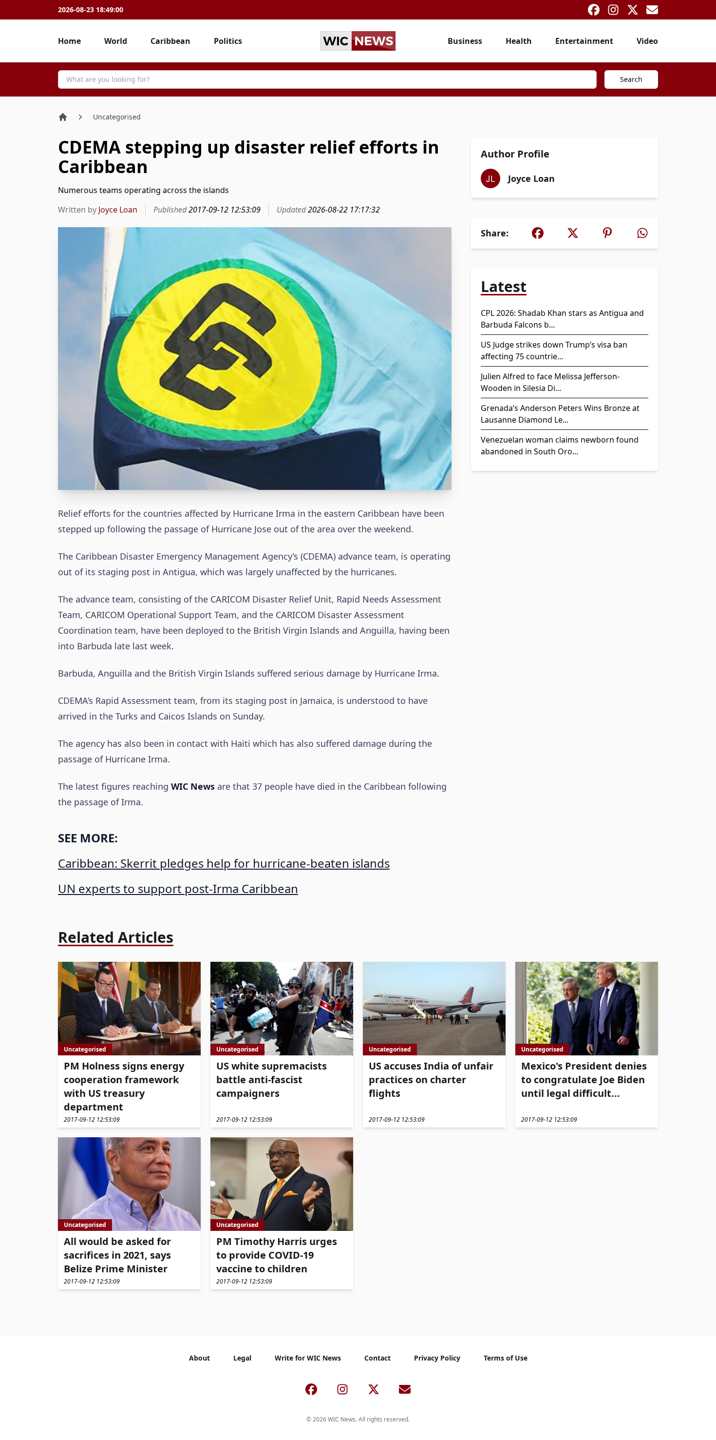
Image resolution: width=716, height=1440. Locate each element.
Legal (242, 1357)
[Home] (63, 117)
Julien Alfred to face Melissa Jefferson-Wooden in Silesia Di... (550, 382)
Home (69, 41)
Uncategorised (117, 116)
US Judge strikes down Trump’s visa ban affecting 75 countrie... (554, 350)
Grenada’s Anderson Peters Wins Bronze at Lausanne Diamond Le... (560, 414)
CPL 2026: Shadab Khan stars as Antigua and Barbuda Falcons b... (562, 319)
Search (631, 79)
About (199, 1357)
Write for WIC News (308, 1357)
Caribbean (170, 41)
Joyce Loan (117, 209)
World (115, 41)
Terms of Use (506, 1357)
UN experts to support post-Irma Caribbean (178, 888)
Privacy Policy (437, 1357)
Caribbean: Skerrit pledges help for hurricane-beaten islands (224, 863)
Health (519, 41)
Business (465, 41)
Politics (228, 41)
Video (647, 41)
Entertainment (584, 41)
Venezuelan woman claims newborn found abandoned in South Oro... (560, 445)
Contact (377, 1357)
